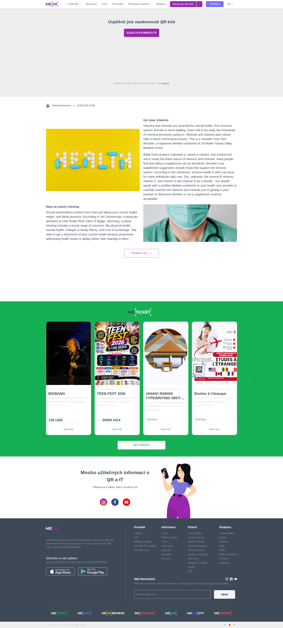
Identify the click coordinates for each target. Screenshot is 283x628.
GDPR (191, 567)
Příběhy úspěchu (228, 554)
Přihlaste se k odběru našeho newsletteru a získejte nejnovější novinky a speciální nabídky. (181, 583)
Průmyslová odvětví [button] (138, 4)
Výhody (138, 533)
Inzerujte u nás (141, 550)
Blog (221, 546)
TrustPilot (166, 554)
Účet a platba (195, 533)
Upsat (224, 594)
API (136, 537)
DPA (190, 571)
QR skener (91, 4)
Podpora (160, 4)
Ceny (104, 4)
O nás (164, 533)
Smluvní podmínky (197, 546)
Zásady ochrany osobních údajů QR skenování (198, 554)
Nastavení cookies (197, 563)
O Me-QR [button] (73, 4)
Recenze (166, 558)
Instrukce (224, 541)
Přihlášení (214, 4)
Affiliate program (142, 541)
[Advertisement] (141, 58)
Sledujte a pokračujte (141, 32)
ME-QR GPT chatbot (145, 546)
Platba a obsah (169, 537)
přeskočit (165, 83)
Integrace (166, 550)
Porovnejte (117, 4)
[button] (230, 4)
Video (222, 550)
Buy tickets (142, 445)
